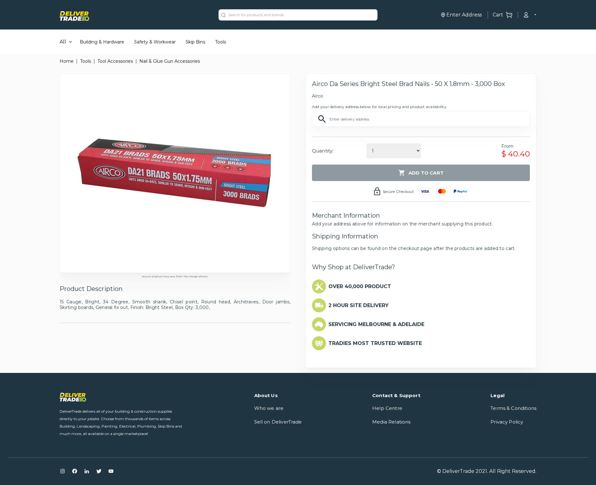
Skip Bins (195, 42)
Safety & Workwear (155, 42)
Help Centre (387, 408)
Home (67, 61)
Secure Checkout (398, 191)
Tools (220, 42)
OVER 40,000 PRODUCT (359, 286)
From (507, 146)
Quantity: (322, 151)
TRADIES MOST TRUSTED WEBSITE (375, 343)
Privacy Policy (506, 422)
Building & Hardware (102, 42)
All (63, 42)
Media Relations (391, 422)
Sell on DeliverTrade (278, 422)
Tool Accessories (115, 61)
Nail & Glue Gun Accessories (169, 61)
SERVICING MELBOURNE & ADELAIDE (376, 324)
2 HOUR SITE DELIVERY (358, 305)
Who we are (269, 408)
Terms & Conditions (513, 408)
